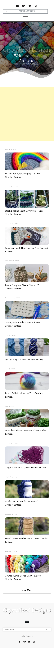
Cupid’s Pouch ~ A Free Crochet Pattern (25, 467)
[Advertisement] (27, 114)
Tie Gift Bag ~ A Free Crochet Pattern (24, 359)
